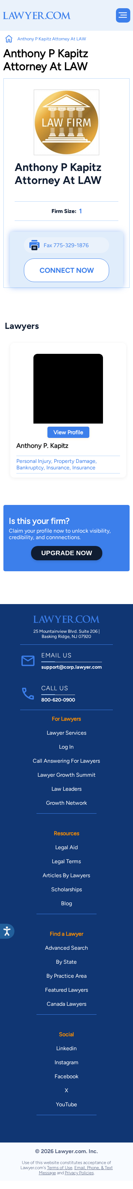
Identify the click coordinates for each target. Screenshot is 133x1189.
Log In (66, 747)
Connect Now (67, 270)
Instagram (66, 1062)
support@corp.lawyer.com (71, 667)
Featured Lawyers (66, 990)
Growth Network (66, 803)
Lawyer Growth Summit (66, 775)
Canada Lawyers (66, 1004)
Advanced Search (66, 948)
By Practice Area (66, 976)
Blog (66, 903)
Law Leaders (66, 789)
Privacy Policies (79, 1172)
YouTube (66, 1104)
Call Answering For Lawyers (66, 761)
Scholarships (66, 889)
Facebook (66, 1076)
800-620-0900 (58, 700)
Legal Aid (66, 847)
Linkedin (66, 1048)
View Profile (68, 432)
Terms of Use (59, 1167)
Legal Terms (66, 861)
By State (66, 962)
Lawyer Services (66, 733)
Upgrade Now (66, 553)
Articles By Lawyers (66, 875)
